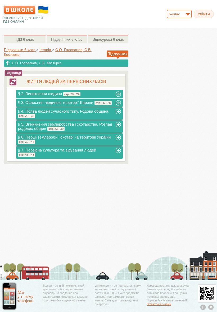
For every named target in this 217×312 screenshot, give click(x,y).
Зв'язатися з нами (159, 304)
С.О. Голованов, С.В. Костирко (36, 63)
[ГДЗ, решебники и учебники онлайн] (19, 10)
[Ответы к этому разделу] (13, 82)
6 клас (25, 39)
